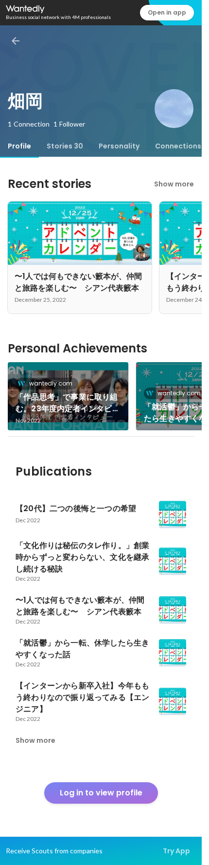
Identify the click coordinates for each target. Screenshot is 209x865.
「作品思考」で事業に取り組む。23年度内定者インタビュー (68, 403)
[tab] (19, 146)
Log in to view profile (101, 792)
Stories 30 (65, 146)
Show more (174, 184)
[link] (68, 396)
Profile (19, 146)
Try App (176, 851)
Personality (119, 146)
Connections (178, 146)
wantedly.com (50, 383)
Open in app (167, 12)
